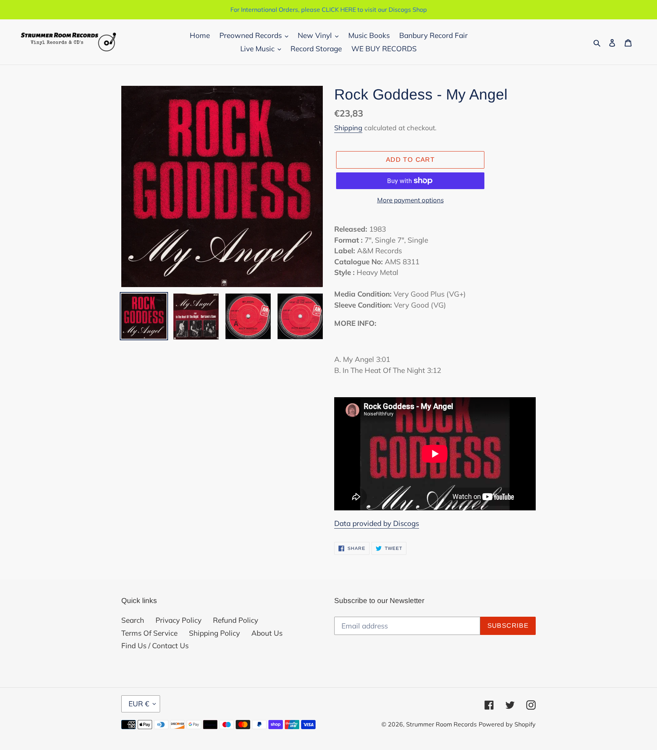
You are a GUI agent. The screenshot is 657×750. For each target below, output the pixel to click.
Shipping (348, 127)
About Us (266, 633)
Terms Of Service (149, 633)
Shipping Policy (214, 633)
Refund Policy (235, 620)
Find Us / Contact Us (155, 645)
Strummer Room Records (441, 724)
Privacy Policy (179, 620)
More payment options (410, 200)
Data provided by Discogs (376, 523)
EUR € (139, 703)
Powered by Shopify (507, 724)
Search (132, 620)
